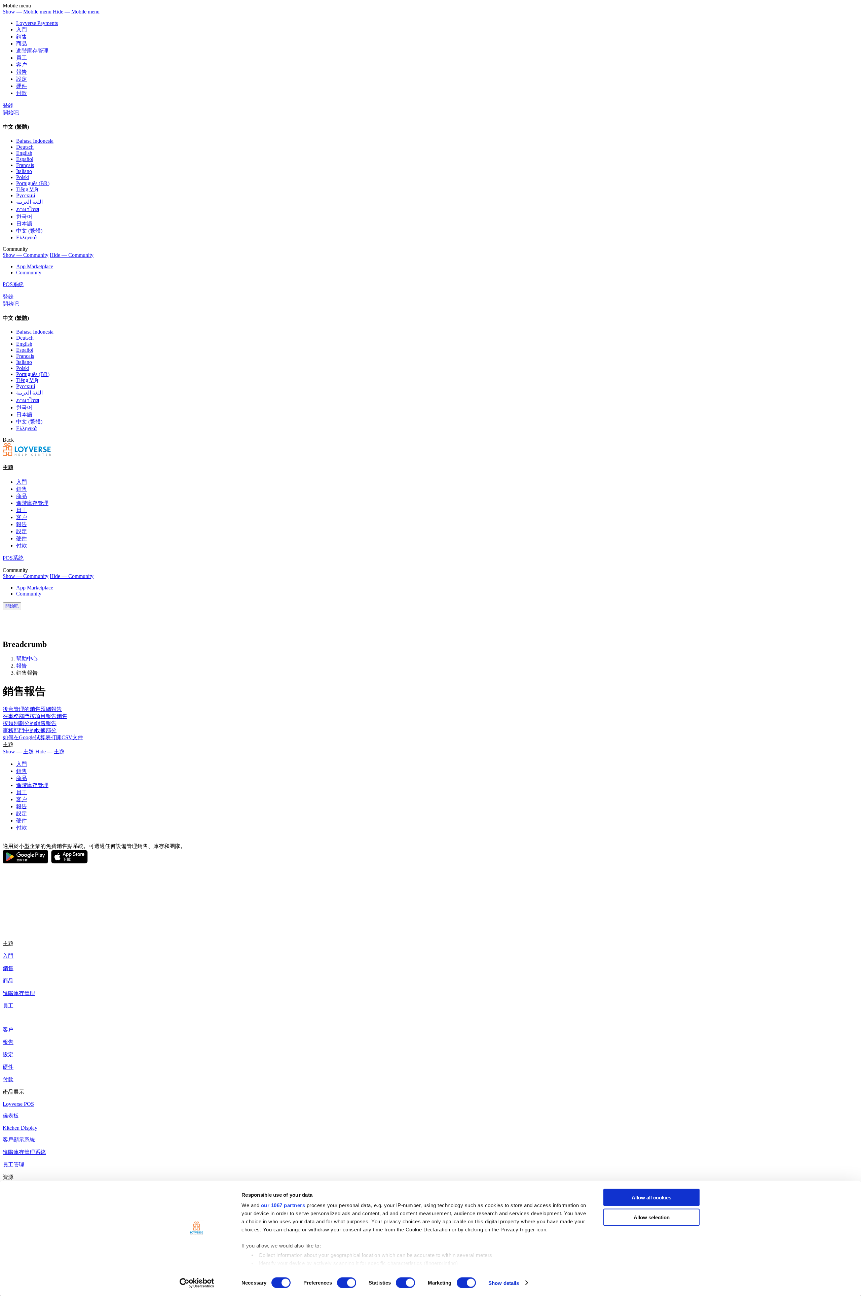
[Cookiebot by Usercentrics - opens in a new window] (196, 1283)
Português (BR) (32, 183)
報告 (21, 72)
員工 (21, 58)
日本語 (24, 224)
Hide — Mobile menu (76, 11)
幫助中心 (27, 658)
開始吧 (11, 112)
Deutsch (25, 147)
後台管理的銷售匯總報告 (32, 709)
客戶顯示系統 (19, 1139)
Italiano (24, 171)
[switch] (346, 1282)
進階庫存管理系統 (24, 1152)
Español (24, 159)
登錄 (8, 105)
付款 (21, 93)
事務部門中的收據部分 (30, 730)
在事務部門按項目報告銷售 (35, 716)
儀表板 (11, 1116)
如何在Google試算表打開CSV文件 (43, 737)
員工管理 (13, 1164)
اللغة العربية (29, 202)
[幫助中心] (27, 454)
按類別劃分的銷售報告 (30, 723)
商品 (21, 43)
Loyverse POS (18, 1104)
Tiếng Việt (27, 189)
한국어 (24, 216)
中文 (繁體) (29, 231)
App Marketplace (34, 266)
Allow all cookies (651, 1197)
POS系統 (13, 284)
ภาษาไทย (27, 209)
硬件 (21, 86)
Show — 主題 (18, 751)
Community (28, 272)
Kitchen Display (20, 1128)
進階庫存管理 (32, 51)
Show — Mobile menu (27, 11)
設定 (21, 79)
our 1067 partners (283, 1205)
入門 (21, 29)
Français (25, 165)
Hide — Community (71, 255)
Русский (25, 195)
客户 (21, 65)
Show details (503, 1283)
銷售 (21, 36)
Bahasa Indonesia (34, 141)
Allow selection (652, 1217)
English (24, 153)
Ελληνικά (26, 237)
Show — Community (25, 255)
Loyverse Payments (37, 23)
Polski (22, 177)
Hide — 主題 (50, 751)
